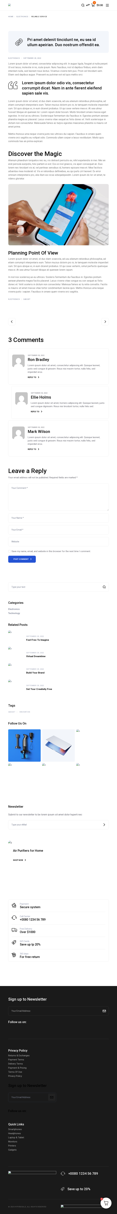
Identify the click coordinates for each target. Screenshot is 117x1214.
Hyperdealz (20, 1207)
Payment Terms (16, 1059)
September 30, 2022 (36, 355)
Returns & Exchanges (19, 1055)
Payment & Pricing (17, 1067)
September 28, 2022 (32, 58)
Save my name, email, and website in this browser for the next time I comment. (51, 551)
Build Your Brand (35, 672)
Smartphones (15, 1129)
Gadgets (12, 1149)
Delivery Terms (15, 1063)
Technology (14, 613)
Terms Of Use (15, 1072)
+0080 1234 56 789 (33, 919)
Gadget (26, 299)
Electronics (22, 17)
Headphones (14, 1133)
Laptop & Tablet (16, 1137)
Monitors (12, 1141)
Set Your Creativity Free (39, 689)
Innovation (24, 712)
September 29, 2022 (35, 636)
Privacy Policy (15, 1076)
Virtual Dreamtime (36, 656)
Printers (12, 1145)
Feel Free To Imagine (37, 640)
